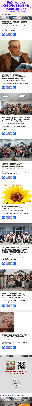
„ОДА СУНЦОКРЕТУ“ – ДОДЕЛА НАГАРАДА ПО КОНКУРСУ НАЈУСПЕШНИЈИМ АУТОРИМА (13, 164)
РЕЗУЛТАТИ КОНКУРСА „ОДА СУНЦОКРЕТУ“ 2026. (12, 207)
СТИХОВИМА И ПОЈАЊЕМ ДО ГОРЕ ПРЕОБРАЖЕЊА (14, 23)
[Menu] (2, 7)
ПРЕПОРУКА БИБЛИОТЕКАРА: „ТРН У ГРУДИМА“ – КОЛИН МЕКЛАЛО (15, 336)
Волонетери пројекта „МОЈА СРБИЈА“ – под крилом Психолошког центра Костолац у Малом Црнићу (16, 119)
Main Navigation (6, 14)
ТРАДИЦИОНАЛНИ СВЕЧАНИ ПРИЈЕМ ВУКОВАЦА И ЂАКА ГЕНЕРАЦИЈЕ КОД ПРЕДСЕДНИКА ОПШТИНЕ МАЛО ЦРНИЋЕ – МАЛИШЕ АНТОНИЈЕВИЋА (15, 250)
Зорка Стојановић (20, 25)
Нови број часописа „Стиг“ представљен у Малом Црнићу (13, 294)
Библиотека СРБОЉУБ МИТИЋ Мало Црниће (16, 6)
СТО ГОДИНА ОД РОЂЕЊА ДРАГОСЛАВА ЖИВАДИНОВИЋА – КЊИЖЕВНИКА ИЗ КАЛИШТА (14, 76)
